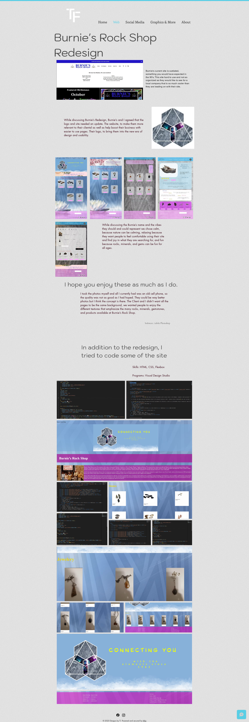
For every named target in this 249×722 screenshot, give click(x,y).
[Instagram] (124, 715)
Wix (144, 720)
